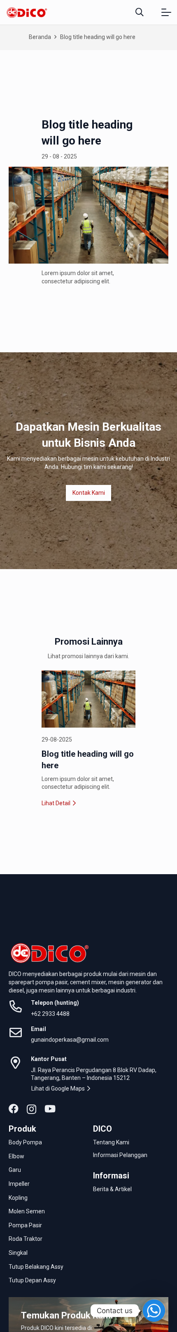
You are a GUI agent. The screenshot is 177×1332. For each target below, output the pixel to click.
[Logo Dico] (27, 12)
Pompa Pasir (26, 1225)
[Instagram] (31, 1109)
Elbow (17, 1156)
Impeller (20, 1183)
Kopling (19, 1197)
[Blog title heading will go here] (88, 699)
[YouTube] (50, 1109)
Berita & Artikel (112, 1189)
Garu (15, 1170)
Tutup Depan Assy (33, 1280)
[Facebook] (14, 1109)
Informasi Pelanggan (120, 1155)
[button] (139, 12)
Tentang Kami (111, 1142)
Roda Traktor (26, 1239)
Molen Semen (27, 1211)
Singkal (19, 1252)
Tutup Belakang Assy (37, 1266)
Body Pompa (26, 1142)
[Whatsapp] (154, 1311)
